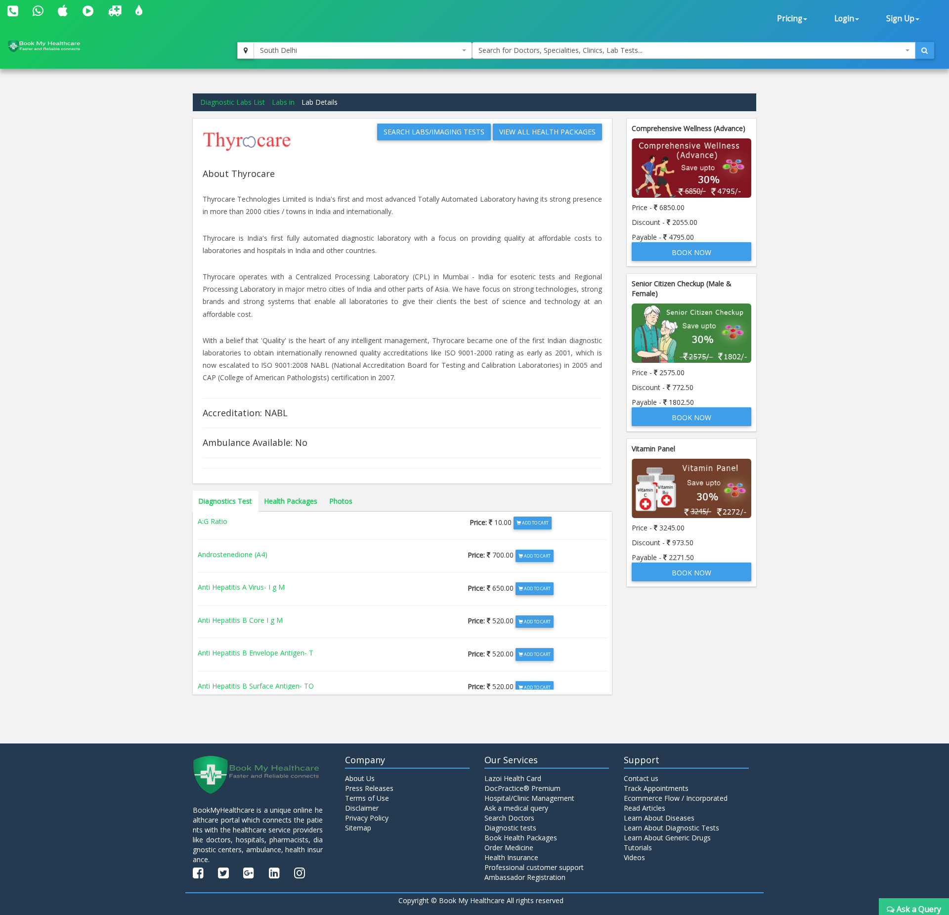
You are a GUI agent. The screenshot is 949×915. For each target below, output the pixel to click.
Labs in (283, 102)
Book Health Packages (520, 837)
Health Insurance (511, 857)
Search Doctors (509, 818)
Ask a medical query (516, 808)
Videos (634, 857)
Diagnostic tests (510, 827)
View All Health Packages (547, 131)
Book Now (691, 252)
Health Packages (290, 501)
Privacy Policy (366, 818)
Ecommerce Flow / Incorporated (676, 798)
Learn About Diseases (659, 818)
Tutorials (638, 847)
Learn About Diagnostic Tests (671, 827)
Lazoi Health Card (512, 778)
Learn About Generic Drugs (667, 837)
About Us (360, 778)
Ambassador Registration (524, 877)
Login (844, 18)
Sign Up (900, 18)
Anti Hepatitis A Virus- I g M (241, 587)
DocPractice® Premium (522, 788)
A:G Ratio (212, 521)
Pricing (789, 18)
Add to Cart (535, 523)
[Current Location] (245, 50)
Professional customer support (534, 867)
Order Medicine (508, 847)
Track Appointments (656, 788)
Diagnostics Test (225, 501)
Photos (340, 501)
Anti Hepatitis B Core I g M (240, 620)
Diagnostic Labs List (232, 102)
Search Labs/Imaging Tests (434, 131)
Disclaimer (362, 808)
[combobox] (363, 50)
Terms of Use (367, 798)
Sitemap (358, 827)
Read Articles (644, 808)
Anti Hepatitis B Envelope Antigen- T (255, 652)
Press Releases (369, 788)
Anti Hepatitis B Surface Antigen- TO (256, 686)
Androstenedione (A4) (232, 554)
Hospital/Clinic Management (529, 798)
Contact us (641, 778)
